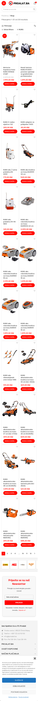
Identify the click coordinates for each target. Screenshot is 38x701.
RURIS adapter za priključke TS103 (27, 123)
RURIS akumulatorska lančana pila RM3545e (27, 534)
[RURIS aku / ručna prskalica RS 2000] (10, 151)
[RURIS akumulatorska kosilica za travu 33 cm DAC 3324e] (27, 357)
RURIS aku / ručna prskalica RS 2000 (10, 172)
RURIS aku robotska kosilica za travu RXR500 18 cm (10, 326)
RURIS (21, 30)
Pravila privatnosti (23, 697)
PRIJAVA (19, 603)
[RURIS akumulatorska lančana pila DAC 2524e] (27, 461)
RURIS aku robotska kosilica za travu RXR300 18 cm (27, 274)
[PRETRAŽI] (34, 9)
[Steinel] (15, 565)
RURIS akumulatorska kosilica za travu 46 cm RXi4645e (9, 482)
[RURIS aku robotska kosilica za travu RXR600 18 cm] (27, 305)
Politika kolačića (12, 697)
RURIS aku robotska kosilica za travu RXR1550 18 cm (10, 274)
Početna (5, 16)
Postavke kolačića (19, 692)
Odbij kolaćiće (19, 686)
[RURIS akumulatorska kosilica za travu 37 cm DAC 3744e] (10, 409)
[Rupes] (32, 565)
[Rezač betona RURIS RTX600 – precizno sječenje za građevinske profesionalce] (27, 49)
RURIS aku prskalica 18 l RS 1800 (9, 222)
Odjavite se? (22, 610)
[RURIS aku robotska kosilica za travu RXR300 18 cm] (27, 253)
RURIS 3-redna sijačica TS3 (8, 123)
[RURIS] (23, 565)
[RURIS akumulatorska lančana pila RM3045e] (10, 513)
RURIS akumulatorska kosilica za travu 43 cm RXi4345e (27, 430)
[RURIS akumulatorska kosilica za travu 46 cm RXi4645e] (10, 461)
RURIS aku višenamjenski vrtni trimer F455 (9, 377)
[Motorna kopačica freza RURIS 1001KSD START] (10, 49)
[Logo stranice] (19, 3)
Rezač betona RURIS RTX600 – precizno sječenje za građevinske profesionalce (27, 71)
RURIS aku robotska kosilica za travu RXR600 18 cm (27, 326)
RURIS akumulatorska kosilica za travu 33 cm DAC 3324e (28, 378)
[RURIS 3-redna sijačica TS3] (10, 104)
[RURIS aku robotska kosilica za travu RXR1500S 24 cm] (27, 201)
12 (30, 553)
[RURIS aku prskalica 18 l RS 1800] (10, 201)
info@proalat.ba (10, 636)
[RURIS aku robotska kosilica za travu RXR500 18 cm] (10, 305)
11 (26, 553)
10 (23, 553)
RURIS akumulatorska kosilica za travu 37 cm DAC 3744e (10, 430)
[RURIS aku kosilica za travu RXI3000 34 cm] (27, 151)
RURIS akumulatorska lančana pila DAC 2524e (27, 482)
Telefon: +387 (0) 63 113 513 (14, 633)
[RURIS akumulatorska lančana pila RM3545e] (27, 513)
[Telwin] (6, 565)
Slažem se (19, 680)
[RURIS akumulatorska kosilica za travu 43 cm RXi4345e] (27, 409)
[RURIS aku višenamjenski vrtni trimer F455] (10, 357)
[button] (35, 658)
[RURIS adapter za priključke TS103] (27, 104)
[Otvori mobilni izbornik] (4, 3)
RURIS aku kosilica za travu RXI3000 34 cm (28, 172)
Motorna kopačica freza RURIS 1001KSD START (9, 70)
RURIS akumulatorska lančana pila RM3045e (9, 534)
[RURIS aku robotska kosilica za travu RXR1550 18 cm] (10, 253)
